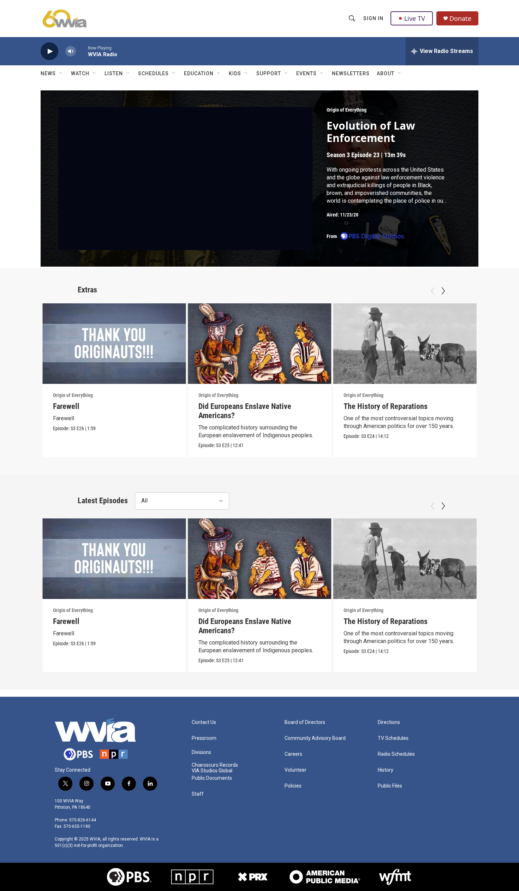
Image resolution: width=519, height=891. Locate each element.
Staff (198, 794)
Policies (293, 786)
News (48, 73)
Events (306, 73)
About (385, 73)
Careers (293, 754)
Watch (80, 73)
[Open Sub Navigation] (61, 73)
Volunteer (295, 770)
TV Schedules (393, 738)
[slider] (82, 51)
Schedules (153, 73)
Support (268, 73)
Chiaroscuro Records (215, 765)
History (385, 770)
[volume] (71, 51)
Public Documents (212, 778)
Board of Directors (305, 722)
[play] (49, 51)
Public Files (390, 786)
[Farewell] (114, 343)
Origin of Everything (346, 110)
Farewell (66, 406)
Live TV (414, 18)
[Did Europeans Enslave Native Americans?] (260, 343)
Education (199, 73)
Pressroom (204, 738)
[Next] (443, 291)
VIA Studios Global (212, 770)
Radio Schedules (396, 754)
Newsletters (351, 73)
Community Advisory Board (315, 738)
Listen (114, 73)
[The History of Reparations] (405, 343)
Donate (460, 18)
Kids (235, 73)
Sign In (373, 18)
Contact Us (204, 722)
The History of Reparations (386, 406)
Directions (389, 722)
